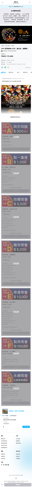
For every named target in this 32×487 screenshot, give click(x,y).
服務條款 (18, 441)
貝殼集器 (18, 454)
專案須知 (25, 72)
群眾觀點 (18, 458)
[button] (2, 2)
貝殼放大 (18, 456)
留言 (19, 72)
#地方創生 (7, 45)
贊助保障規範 (4, 443)
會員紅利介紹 (4, 445)
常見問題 (18, 438)
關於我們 (3, 438)
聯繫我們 (3, 454)
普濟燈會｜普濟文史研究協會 (9, 50)
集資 (3, 45)
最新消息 (12, 72)
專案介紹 (3, 72)
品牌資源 (3, 458)
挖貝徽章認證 (4, 441)
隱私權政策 (18, 443)
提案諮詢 (3, 456)
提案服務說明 (4, 447)
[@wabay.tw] (1, 464)
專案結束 (18, 484)
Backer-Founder (16, 481)
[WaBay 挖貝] (6, 464)
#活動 (12, 45)
